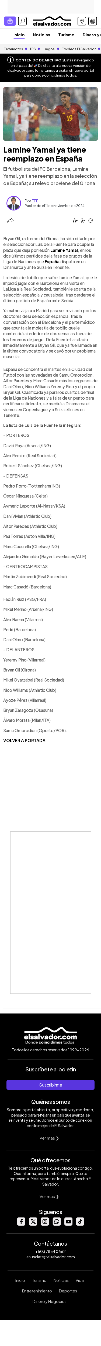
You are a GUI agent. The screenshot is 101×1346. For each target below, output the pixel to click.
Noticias (41, 34)
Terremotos (13, 49)
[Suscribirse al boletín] (10, 21)
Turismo (66, 34)
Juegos (48, 49)
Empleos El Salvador (79, 49)
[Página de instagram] (44, 1224)
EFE (35, 200)
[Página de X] (33, 1224)
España (52, 261)
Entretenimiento (37, 1290)
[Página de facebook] (21, 1224)
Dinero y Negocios (50, 1301)
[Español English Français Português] (92, 21)
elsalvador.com (20, 70)
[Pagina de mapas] (82, 21)
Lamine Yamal (64, 250)
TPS (33, 49)
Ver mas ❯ (49, 1137)
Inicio (19, 34)
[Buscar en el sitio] (22, 21)
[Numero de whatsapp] (56, 1224)
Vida (80, 1280)
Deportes (68, 1290)
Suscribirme (50, 1085)
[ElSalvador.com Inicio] (52, 20)
